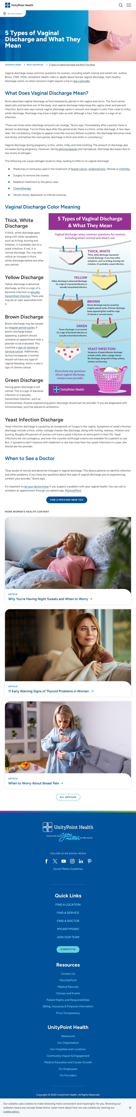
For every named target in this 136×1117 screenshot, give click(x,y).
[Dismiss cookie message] (130, 1107)
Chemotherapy (22, 188)
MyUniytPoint (73, 490)
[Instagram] (72, 861)
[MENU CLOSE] (129, 5)
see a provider (81, 81)
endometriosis (97, 169)
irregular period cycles (21, 327)
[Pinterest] (90, 861)
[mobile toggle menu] (120, 5)
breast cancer (79, 169)
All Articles (68, 797)
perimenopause (68, 149)
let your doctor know (36, 486)
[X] (55, 861)
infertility (124, 169)
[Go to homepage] (19, 5)
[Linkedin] (81, 861)
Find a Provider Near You (66, 500)
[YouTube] (64, 861)
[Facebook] (46, 861)
